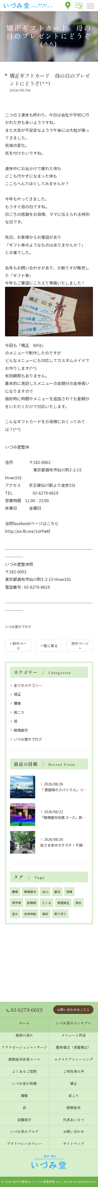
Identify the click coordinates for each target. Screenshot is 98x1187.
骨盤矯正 (63, 903)
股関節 (31, 903)
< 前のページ (18, 646)
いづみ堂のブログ (18, 626)
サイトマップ (73, 1143)
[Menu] (90, 5)
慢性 (78, 903)
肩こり (19, 712)
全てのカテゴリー (28, 685)
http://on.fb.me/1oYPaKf (27, 531)
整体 (57, 892)
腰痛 (17, 703)
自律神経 (30, 914)
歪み (15, 914)
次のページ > (80, 646)
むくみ (46, 903)
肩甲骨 (16, 903)
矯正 (17, 694)
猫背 (45, 914)
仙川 (45, 892)
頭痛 (69, 892)
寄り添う (60, 914)
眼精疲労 (21, 730)
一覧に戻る (49, 645)
